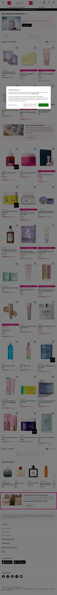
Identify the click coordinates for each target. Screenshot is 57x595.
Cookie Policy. (35, 93)
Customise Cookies (12, 105)
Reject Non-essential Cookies (30, 105)
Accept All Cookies (43, 105)
